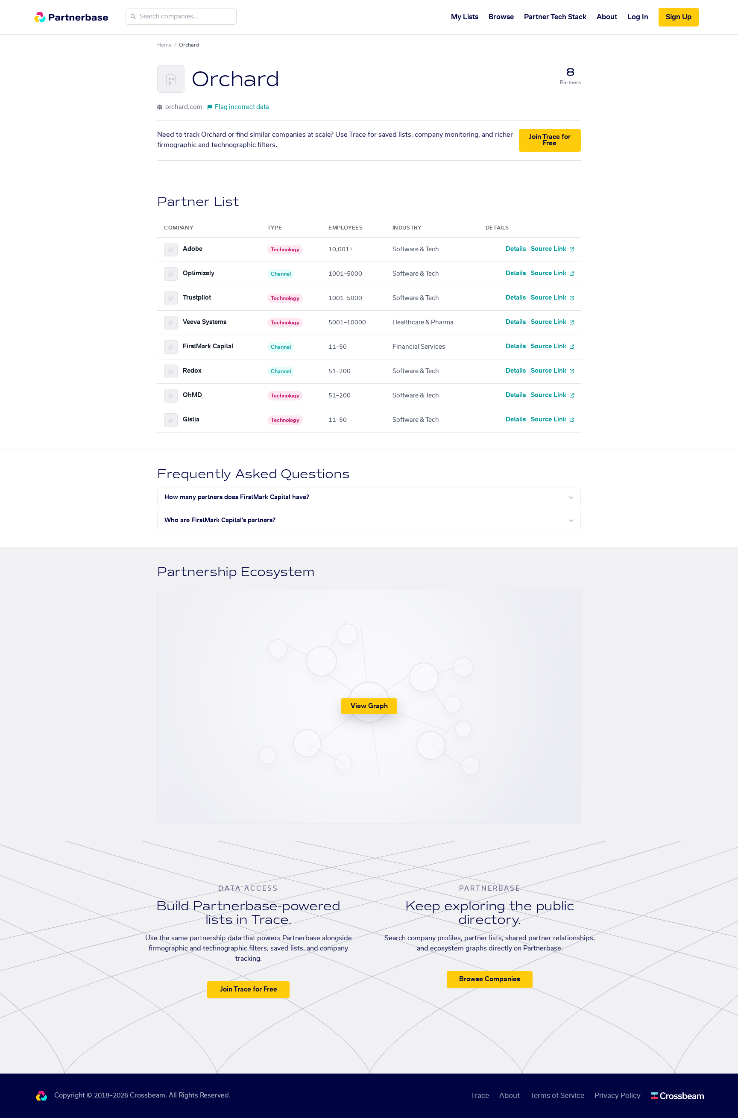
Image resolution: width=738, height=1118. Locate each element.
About (607, 17)
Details (516, 249)
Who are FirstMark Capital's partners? (219, 521)
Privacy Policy (617, 1095)
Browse (501, 17)
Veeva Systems (204, 322)
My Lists (464, 17)
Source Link (549, 249)
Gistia (191, 420)
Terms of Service (557, 1095)
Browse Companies (489, 979)
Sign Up (678, 17)
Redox (192, 371)
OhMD (192, 395)
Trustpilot (197, 298)
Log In (637, 17)
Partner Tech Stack (555, 17)
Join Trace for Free (550, 140)
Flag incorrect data (242, 107)
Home (164, 44)
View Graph (369, 706)
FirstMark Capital (208, 347)
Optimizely (198, 274)
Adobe (192, 249)
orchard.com (183, 107)
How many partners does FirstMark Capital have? (236, 497)
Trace (480, 1095)
